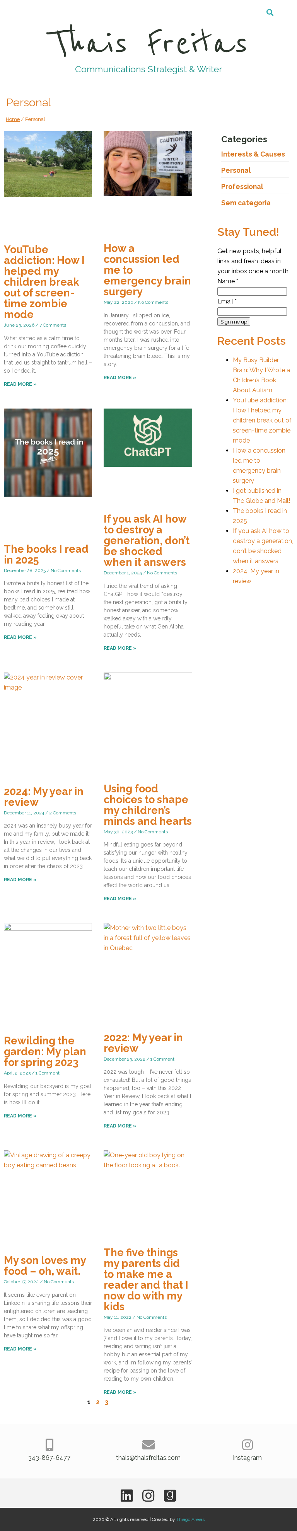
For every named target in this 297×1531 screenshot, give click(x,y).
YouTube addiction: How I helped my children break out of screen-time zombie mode (44, 282)
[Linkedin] (127, 1496)
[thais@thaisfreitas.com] (148, 1445)
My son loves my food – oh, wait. (45, 1265)
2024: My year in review (44, 796)
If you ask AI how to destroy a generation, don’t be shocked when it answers (146, 540)
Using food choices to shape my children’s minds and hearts (148, 805)
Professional (242, 186)
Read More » (20, 384)
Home (13, 119)
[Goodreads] (170, 1496)
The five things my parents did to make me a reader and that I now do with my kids (146, 1280)
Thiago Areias (190, 1519)
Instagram (247, 1457)
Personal (236, 170)
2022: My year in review (143, 1043)
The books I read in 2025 (46, 554)
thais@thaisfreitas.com (148, 1457)
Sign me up (233, 321)
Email (227, 301)
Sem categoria (246, 203)
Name (227, 281)
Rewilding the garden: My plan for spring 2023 (45, 1051)
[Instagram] (247, 1445)
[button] (270, 12)
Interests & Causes (253, 154)
